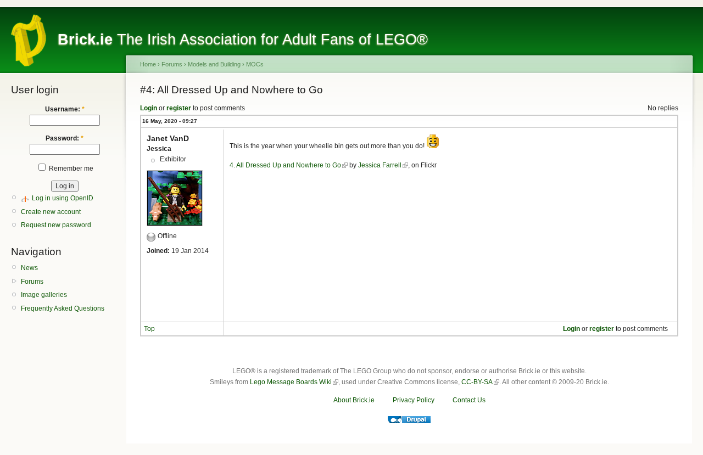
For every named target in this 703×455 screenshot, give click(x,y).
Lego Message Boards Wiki (291, 382)
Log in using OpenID (62, 198)
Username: (65, 109)
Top (149, 329)
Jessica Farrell (379, 165)
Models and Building (214, 64)
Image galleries (44, 295)
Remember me (70, 168)
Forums (32, 281)
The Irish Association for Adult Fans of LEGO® (243, 39)
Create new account (51, 212)
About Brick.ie (354, 400)
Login (148, 108)
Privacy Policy (413, 400)
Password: (64, 138)
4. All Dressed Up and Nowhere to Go (285, 165)
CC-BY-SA (477, 382)
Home (148, 64)
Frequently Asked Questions (62, 308)
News (29, 268)
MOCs (255, 64)
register (178, 108)
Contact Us (469, 400)
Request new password (56, 225)
